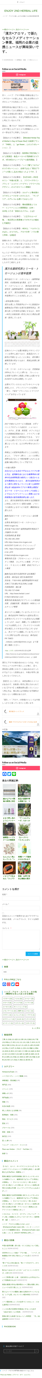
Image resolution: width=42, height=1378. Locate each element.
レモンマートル (9, 1011)
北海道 (31, 1039)
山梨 (33, 1045)
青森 (35, 1057)
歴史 (3, 1123)
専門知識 (5, 1097)
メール (5, 904)
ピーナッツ (8, 1023)
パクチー (7, 998)
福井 (22, 1054)
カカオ (20, 1019)
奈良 (35, 1042)
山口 (20, 1045)
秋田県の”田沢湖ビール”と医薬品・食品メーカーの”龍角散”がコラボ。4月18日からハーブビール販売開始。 (20, 156)
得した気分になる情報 (10, 1110)
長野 (29, 1057)
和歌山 (8, 1042)
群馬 (9, 1057)
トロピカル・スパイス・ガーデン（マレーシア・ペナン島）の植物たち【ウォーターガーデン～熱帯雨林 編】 (20, 1217)
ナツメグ (18, 1002)
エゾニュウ (19, 1015)
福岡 (28, 1054)
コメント (6, 928)
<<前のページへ (8, 29)
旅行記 (4, 1136)
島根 (19, 1048)
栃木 (21, 1051)
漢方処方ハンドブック (16, 711)
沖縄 (27, 1051)
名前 (4, 894)
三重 (5, 1039)
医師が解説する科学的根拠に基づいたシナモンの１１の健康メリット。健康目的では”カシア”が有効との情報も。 (20, 1179)
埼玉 (16, 1042)
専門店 (4, 1085)
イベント (5, 1089)
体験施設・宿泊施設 (9, 1080)
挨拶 (3, 1153)
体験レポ (5, 1093)
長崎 (22, 1057)
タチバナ (30, 1023)
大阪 (28, 1042)
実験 (3, 1102)
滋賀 (33, 1051)
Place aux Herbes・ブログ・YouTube (15, 1149)
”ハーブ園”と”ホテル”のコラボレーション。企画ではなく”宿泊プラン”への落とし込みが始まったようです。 (21, 168)
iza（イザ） (10, 650)
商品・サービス (7, 1119)
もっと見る (36, 1028)
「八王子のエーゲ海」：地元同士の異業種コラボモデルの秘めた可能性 (20, 219)
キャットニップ (20, 1007)
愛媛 (32, 1048)
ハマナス (30, 1015)
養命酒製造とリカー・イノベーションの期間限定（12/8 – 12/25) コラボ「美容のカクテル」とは (19, 208)
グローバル (6, 1128)
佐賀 (17, 1039)
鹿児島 (29, 1060)
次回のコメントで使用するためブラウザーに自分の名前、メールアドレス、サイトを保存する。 (20, 919)
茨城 (16, 1057)
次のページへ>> (22, 29)
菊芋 (21, 1011)
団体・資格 (6, 1132)
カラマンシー (8, 1019)
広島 (26, 1048)
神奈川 (15, 1054)
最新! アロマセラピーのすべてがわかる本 (23, 722)
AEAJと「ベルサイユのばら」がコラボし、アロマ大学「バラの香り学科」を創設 (21, 231)
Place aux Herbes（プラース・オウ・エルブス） (15, 1375)
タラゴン (19, 1023)
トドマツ (29, 1002)
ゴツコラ (30, 1019)
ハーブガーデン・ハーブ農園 (12, 1076)
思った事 (5, 1140)
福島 (34, 1054)
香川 (10, 1060)
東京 (14, 1051)
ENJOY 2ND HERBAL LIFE (21, 10)
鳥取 (22, 1060)
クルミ (29, 1011)
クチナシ (7, 1015)
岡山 (8, 1048)
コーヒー (29, 998)
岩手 (14, 1048)
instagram (22, 75)
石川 (8, 1054)
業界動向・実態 (21, 60)
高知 (16, 1060)
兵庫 (23, 1039)
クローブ (7, 1002)
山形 (26, 1045)
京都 (11, 1039)
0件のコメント (33, 60)
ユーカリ (7, 1007)
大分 (22, 1042)
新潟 (8, 1051)
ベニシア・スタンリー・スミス (13, 1145)
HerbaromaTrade (8, 1072)
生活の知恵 (6, 1106)
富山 (15, 1045)
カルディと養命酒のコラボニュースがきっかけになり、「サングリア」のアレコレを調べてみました (20, 195)
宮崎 (9, 1045)
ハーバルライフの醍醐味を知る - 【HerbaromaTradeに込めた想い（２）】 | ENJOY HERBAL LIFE (21, 1230)
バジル (18, 998)
